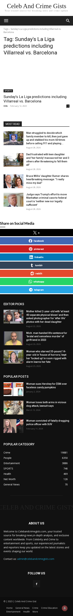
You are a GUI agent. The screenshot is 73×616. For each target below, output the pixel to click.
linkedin (38, 257)
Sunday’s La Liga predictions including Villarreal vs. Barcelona (35, 99)
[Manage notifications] (65, 608)
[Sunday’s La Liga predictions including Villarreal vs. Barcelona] (36, 75)
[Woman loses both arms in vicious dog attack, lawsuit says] (13, 408)
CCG (6, 106)
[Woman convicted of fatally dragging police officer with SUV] (13, 426)
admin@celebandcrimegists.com (35, 559)
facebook (39, 240)
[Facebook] (36, 583)
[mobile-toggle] (6, 21)
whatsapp (38, 281)
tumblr (39, 265)
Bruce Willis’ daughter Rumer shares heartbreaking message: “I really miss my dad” (47, 179)
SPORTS (8, 90)
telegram (39, 289)
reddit (38, 273)
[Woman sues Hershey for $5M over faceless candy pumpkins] (13, 389)
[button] (68, 21)
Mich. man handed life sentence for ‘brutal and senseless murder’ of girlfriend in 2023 (46, 336)
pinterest (39, 248)
